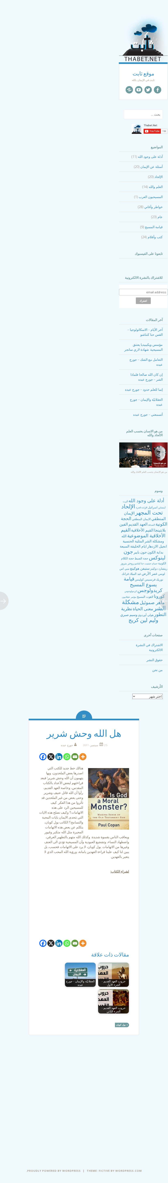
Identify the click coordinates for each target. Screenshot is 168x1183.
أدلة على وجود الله (150, 156)
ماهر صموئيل (152, 602)
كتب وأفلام (155, 237)
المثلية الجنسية (133, 541)
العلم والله (156, 186)
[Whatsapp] (66, 756)
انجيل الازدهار (157, 546)
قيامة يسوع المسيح (140, 581)
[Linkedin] (58, 756)
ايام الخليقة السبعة (133, 546)
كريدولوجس (149, 590)
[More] (82, 756)
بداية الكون (155, 552)
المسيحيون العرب (151, 197)
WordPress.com (128, 1171)
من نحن (157, 670)
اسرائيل (153, 507)
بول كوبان (121, 1024)
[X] (50, 756)
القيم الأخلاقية (142, 530)
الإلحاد (158, 176)
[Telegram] (129, 90)
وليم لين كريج (143, 620)
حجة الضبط (141, 558)
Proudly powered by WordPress (54, 1171)
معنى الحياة (143, 608)
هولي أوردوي (145, 615)
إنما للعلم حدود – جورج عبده (144, 389)
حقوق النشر (154, 660)
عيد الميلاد (135, 574)
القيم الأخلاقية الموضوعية (143, 532)
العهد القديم (138, 524)
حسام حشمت (151, 563)
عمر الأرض (150, 573)
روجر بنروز (127, 563)
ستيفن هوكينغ (140, 568)
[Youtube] (138, 90)
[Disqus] (84, 1101)
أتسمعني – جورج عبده (148, 414)
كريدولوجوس (131, 591)
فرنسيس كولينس (145, 579)
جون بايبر (140, 552)
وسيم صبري (128, 614)
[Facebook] (43, 756)
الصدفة (151, 524)
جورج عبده (67, 745)
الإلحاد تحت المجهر (142, 509)
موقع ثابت (143, 74)
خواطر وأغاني (153, 207)
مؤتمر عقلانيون (129, 596)
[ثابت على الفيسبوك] (157, 90)
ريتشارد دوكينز (158, 568)
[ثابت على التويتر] (148, 90)
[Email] (74, 756)
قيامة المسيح (154, 227)
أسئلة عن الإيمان (151, 166)
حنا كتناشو (139, 563)
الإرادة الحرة (141, 507)
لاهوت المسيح (145, 597)
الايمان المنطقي (141, 519)
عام (160, 217)
